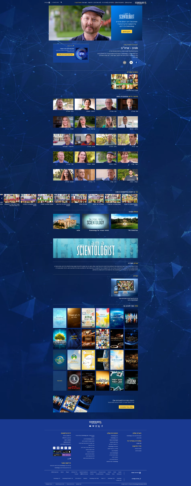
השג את (81, 2)
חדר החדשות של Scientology (67, 478)
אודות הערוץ (139, 437)
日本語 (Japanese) (54, 472)
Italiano (62, 472)
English (119, 472)
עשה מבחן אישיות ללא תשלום (65, 54)
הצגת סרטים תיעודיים (114, 455)
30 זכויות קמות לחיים (90, 456)
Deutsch (109, 472)
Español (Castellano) (84, 472)
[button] (189, 198)
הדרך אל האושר (91, 445)
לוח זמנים (139, 443)
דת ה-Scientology (57, 478)
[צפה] (59, 318)
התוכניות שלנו (119, 2)
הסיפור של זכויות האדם (89, 454)
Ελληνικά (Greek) (102, 472)
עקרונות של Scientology (113, 446)
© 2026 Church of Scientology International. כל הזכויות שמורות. (134, 484)
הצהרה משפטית (49, 484)
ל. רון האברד (103, 478)
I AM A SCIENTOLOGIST (131, 44)
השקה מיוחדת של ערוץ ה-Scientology (134, 435)
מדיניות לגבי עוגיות (70, 484)
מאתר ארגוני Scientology (94, 478)
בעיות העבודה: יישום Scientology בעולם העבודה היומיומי (85, 436)
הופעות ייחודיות (115, 457)
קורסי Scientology (111, 478)
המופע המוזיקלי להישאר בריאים (88, 441)
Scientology (119, 478)
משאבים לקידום (138, 450)
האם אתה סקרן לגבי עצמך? (67, 48)
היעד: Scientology (114, 437)
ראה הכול (59, 380)
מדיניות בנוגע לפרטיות (60, 484)
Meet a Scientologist (114, 440)
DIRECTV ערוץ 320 (67, 435)
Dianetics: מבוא (115, 450)
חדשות (90, 2)
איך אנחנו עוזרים (78, 478)
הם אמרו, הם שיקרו (90, 451)
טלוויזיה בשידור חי (108, 2)
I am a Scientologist (114, 452)
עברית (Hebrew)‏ (74, 472)
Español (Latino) (93, 472)
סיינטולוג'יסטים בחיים (114, 459)
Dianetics (85, 478)
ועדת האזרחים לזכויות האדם (88, 458)
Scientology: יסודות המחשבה (112, 461)
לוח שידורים (97, 2)
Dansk (114, 472)
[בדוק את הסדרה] (131, 318)
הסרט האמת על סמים (90, 449)
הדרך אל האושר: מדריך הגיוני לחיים (87, 447)
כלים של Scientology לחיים (89, 438)
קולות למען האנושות (114, 442)
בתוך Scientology (114, 435)
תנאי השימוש (78, 484)
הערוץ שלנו (128, 2)
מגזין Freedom (118, 480)
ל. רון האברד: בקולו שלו (113, 444)
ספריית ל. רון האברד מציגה (113, 448)
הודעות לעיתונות (138, 448)
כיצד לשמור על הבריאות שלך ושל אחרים (86, 443)
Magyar (67, 472)
